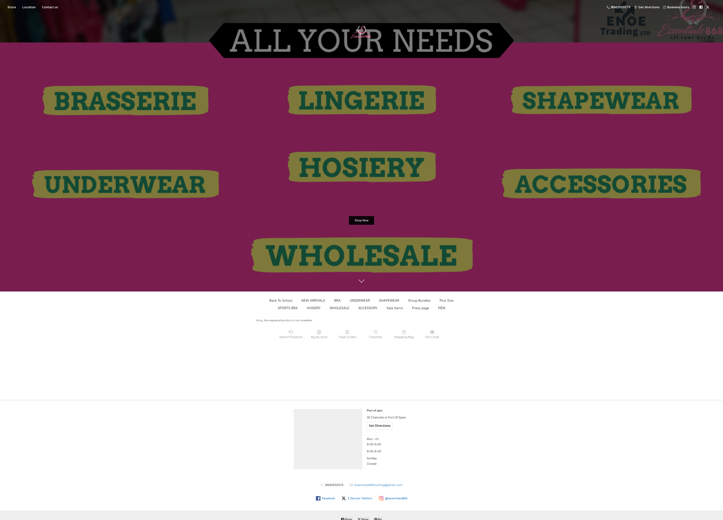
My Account (319, 337)
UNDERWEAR (360, 300)
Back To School (280, 300)
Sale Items (395, 308)
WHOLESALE (339, 308)
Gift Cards (432, 337)
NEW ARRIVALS (313, 300)
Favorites (375, 337)
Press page (420, 308)
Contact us (50, 7)
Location (29, 7)
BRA (337, 300)
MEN (441, 308)
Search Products (291, 337)
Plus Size (447, 300)
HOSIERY (314, 308)
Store (12, 7)
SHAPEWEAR (389, 300)
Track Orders (347, 337)
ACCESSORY (368, 308)
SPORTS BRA (288, 308)
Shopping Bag (404, 337)
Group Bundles (419, 300)
